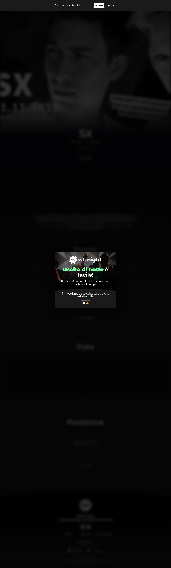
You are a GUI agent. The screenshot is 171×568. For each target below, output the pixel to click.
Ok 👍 (85, 303)
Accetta (99, 5)
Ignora (110, 5)
